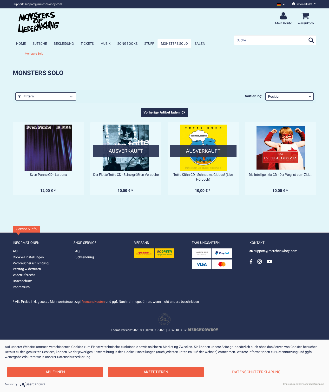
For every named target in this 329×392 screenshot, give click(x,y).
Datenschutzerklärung (256, 372)
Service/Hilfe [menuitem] (304, 4)
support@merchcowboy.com (275, 250)
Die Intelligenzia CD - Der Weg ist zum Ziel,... (281, 174)
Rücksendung (83, 257)
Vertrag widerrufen (27, 269)
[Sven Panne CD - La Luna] (48, 148)
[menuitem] (279, 4)
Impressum (21, 287)
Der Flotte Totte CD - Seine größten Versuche (126, 174)
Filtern (28, 96)
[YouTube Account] (269, 261)
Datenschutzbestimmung (310, 384)
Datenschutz (22, 281)
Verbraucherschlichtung (31, 263)
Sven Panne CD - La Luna (48, 174)
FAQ (76, 251)
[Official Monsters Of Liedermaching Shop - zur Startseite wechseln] (38, 22)
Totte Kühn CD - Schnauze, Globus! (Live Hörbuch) (203, 177)
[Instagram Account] (259, 261)
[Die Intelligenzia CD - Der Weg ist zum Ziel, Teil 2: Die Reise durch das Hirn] (280, 148)
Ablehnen (55, 372)
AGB (16, 251)
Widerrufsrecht (24, 275)
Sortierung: (253, 96)
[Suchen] (311, 40)
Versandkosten (93, 301)
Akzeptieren (156, 372)
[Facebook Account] (251, 261)
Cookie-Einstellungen (28, 257)
